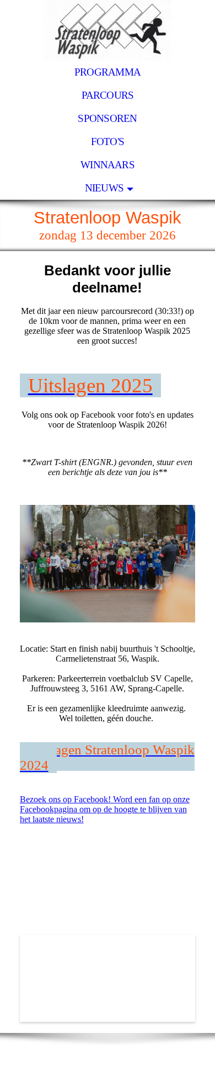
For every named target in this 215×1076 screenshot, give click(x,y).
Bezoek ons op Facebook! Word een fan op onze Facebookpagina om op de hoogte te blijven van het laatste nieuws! (105, 809)
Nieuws (104, 188)
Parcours (108, 95)
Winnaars (107, 165)
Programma (107, 72)
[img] (107, 30)
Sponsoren (107, 118)
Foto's (107, 141)
